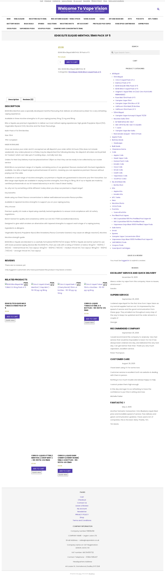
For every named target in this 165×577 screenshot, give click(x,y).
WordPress (92, 574)
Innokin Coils (119, 164)
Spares (115, 233)
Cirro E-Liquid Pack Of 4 (124, 80)
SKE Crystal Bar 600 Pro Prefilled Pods (129, 221)
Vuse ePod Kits (120, 212)
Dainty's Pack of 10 (123, 83)
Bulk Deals (116, 146)
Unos (80, 574)
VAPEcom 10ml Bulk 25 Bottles (127, 106)
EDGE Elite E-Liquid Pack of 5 (89, 72)
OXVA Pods (116, 206)
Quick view (10, 320)
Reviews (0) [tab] (28, 99)
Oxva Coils (118, 167)
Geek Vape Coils (121, 158)
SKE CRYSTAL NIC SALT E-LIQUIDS (128, 125)
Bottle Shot (118, 185)
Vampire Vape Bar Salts (125, 130)
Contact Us (56, 1)
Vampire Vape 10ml (123, 100)
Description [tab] (13, 99)
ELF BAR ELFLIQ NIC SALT (124, 122)
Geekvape (118, 143)
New (114, 200)
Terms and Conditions (116, 1)
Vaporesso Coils (120, 176)
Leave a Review (67, 1)
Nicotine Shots (118, 203)
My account (78, 1)
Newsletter (86, 1)
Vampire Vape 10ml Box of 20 (127, 103)
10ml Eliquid (72, 72)
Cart (41, 1)
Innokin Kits (118, 194)
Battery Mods (117, 140)
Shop (105, 1)
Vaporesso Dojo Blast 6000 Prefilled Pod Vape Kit (132, 239)
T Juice (118, 127)
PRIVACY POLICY (96, 1)
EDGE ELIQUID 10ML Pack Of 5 (126, 86)
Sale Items (116, 227)
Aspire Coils (118, 155)
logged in (125, 260)
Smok (114, 230)
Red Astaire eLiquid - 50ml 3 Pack (127, 134)
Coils (114, 152)
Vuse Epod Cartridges (121, 248)
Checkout (47, 1)
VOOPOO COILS (120, 178)
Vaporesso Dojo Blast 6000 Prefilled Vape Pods (133, 224)
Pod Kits (115, 209)
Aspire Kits (118, 191)
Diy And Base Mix (119, 182)
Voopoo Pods (117, 245)
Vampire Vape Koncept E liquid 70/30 (130, 115)
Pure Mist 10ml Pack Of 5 (125, 97)
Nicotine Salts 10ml (121, 118)
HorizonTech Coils (121, 161)
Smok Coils (118, 170)
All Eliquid (115, 73)
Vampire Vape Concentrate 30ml (126, 236)
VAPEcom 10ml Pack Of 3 (125, 109)
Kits (113, 188)
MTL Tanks (116, 197)
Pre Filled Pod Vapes (120, 215)
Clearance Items (119, 149)
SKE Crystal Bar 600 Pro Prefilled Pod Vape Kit (132, 218)
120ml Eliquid (119, 112)
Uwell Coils (118, 173)
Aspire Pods (117, 137)
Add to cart (72, 62)
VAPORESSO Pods (119, 242)
